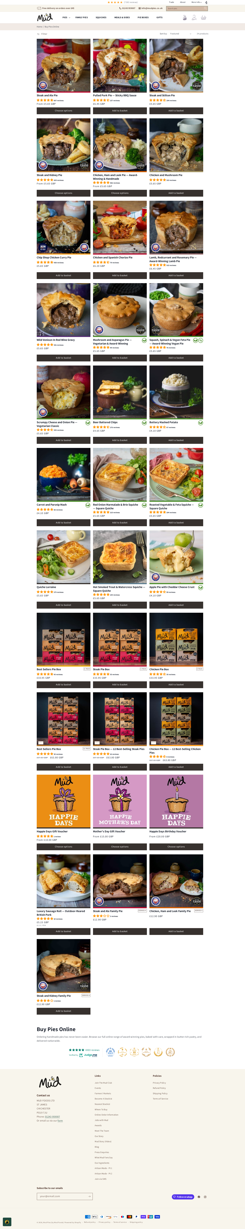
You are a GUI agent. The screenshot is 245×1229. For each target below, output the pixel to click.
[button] (196, 2)
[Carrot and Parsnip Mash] (63, 475)
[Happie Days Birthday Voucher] (176, 802)
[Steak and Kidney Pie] (63, 145)
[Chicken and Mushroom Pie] (176, 145)
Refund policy (90, 1222)
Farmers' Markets (103, 1093)
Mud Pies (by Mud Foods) (53, 1222)
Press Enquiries (102, 1152)
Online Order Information (106, 1114)
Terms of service (120, 1222)
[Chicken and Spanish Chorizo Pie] (120, 228)
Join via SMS (100, 1179)
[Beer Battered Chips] (120, 392)
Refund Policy (159, 1088)
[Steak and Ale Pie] (63, 66)
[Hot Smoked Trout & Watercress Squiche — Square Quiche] (120, 557)
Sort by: (163, 33)
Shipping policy (136, 1222)
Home (39, 26)
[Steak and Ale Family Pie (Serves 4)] (120, 881)
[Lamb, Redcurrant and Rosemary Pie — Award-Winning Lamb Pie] (176, 228)
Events (98, 1088)
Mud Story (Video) (103, 1141)
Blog (97, 1146)
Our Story (99, 1136)
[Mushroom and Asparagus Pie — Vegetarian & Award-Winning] (120, 310)
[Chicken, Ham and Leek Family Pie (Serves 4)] (176, 881)
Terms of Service (160, 1098)
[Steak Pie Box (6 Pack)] (120, 640)
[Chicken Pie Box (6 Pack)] (176, 640)
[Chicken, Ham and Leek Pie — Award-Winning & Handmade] (120, 145)
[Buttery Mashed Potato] (176, 392)
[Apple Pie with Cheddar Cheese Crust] (176, 557)
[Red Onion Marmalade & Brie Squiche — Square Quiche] (120, 475)
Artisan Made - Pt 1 (103, 1168)
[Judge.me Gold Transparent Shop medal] (122, 1052)
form (60, 1120)
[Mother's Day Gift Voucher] (120, 802)
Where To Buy (101, 1109)
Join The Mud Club (103, 1082)
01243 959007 (52, 1116)
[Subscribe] (89, 1196)
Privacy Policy (159, 1082)
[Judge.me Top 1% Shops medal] (158, 1052)
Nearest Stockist (102, 1104)
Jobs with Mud (101, 1120)
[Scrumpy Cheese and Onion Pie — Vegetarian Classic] (63, 392)
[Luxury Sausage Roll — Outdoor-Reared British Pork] (63, 881)
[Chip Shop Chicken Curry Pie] (63, 228)
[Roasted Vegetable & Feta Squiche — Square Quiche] (176, 475)
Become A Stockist (103, 1098)
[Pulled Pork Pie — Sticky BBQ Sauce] (120, 66)
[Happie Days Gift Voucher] (63, 802)
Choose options (63, 111)
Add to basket (120, 111)
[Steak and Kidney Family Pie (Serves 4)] (63, 966)
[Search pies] (205, 8)
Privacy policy (104, 1222)
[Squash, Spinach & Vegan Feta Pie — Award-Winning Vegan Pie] (176, 310)
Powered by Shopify (73, 1222)
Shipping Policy (160, 1093)
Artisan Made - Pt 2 (103, 1173)
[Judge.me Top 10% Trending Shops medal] (170, 1052)
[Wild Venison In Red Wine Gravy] (63, 310)
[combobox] (187, 8)
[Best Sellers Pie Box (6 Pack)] (63, 640)
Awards (98, 1125)
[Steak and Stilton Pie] (176, 66)
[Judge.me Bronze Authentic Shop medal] (146, 1052)
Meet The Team (102, 1130)
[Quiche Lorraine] (63, 557)
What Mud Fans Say (104, 1157)
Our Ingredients (102, 1163)
